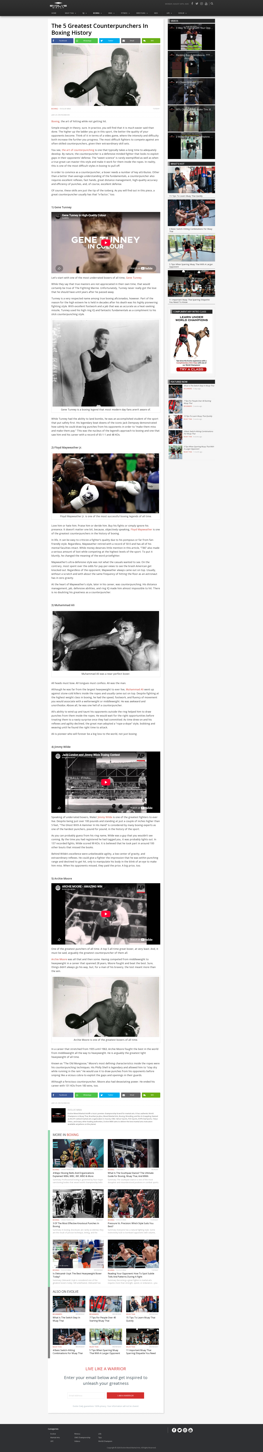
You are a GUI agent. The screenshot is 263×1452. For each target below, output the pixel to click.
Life (168, 13)
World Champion (105, 1441)
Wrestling (140, 13)
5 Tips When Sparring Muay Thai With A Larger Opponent (104, 1352)
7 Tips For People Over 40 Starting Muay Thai (102, 1319)
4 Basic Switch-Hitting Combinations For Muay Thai (68, 1352)
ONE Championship (82, 1437)
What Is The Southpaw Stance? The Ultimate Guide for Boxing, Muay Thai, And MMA (131, 1174)
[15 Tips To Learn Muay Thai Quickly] (191, 180)
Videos (77, 1441)
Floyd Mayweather (141, 529)
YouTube (206, 3)
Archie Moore (59, 959)
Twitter (197, 3)
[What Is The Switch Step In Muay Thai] (175, 391)
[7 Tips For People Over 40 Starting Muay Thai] (175, 406)
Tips (100, 1437)
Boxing (96, 13)
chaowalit (120, 1169)
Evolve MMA (65, 108)
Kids (156, 13)
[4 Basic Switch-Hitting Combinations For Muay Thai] (191, 213)
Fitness (124, 13)
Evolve (181, 13)
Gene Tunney (133, 277)
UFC (52, 1441)
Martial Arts (55, 1437)
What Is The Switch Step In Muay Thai (199, 386)
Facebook (192, 3)
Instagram (201, 3)
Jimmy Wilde (105, 817)
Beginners (57, 1314)
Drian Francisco (67, 1169)
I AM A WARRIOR (125, 1395)
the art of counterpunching (78, 150)
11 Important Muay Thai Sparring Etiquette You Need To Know (141, 1353)
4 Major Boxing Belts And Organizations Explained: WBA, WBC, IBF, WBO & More (73, 1174)
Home (54, 13)
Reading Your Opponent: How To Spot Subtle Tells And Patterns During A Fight (131, 1275)
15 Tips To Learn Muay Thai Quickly (186, 196)
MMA (110, 13)
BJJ (83, 13)
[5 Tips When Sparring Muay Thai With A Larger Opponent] (191, 248)
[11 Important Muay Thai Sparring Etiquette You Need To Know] (191, 284)
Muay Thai (69, 13)
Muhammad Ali (135, 689)
